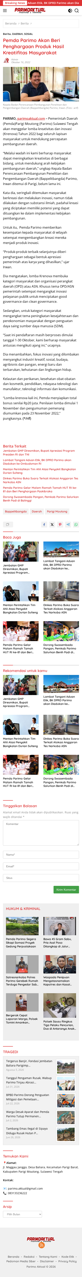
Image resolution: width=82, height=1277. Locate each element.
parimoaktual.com (31, 118)
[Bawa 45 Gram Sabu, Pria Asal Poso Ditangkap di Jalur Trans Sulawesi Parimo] (59, 926)
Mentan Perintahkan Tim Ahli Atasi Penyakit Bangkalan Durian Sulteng (39, 471)
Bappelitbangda (16, 511)
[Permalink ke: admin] (6, 61)
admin (14, 59)
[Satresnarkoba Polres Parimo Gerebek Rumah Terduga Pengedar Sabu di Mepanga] (22, 964)
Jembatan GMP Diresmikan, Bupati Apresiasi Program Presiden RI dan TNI (39, 452)
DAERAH (17, 34)
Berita (7, 34)
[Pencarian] (76, 10)
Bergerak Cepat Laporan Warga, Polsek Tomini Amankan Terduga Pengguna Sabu (22, 1019)
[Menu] (5, 10)
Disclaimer (47, 1261)
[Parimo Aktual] (29, 10)
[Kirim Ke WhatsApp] (76, 525)
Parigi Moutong (57, 511)
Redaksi (29, 1256)
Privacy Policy (67, 1261)
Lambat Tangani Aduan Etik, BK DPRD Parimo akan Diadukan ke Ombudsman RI (37, 461)
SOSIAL (28, 34)
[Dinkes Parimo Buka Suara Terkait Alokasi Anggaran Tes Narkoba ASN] (61, 591)
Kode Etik (68, 1256)
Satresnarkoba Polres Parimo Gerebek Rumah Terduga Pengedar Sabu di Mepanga (22, 980)
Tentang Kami (48, 1256)
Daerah (37, 511)
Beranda (13, 1256)
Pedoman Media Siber (21, 1261)
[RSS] (41, 1245)
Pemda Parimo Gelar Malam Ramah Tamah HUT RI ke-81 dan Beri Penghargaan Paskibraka (40, 489)
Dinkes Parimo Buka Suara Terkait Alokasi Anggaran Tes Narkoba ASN (40, 480)
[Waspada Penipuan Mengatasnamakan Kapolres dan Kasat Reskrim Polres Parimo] (59, 964)
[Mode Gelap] (70, 10)
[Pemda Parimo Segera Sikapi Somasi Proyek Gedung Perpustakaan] (22, 926)
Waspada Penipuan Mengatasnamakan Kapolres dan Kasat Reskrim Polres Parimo (58, 980)
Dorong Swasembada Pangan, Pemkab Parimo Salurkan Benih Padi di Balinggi (41, 498)
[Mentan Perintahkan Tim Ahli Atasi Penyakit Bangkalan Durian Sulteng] (21, 591)
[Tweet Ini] (52, 525)
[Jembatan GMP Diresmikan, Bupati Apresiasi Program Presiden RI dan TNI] (21, 552)
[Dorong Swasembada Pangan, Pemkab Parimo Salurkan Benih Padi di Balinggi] (61, 631)
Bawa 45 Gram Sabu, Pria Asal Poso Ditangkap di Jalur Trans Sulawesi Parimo (58, 942)
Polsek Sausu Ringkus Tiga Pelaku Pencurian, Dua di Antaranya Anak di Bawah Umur (58, 1025)
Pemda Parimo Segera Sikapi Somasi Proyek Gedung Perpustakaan (21, 942)
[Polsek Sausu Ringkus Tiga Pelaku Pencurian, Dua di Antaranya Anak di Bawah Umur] (59, 1005)
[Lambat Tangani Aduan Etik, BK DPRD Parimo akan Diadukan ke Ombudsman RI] (61, 549)
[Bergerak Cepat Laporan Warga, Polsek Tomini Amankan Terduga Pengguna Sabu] (22, 1002)
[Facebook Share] (44, 525)
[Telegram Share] (68, 525)
